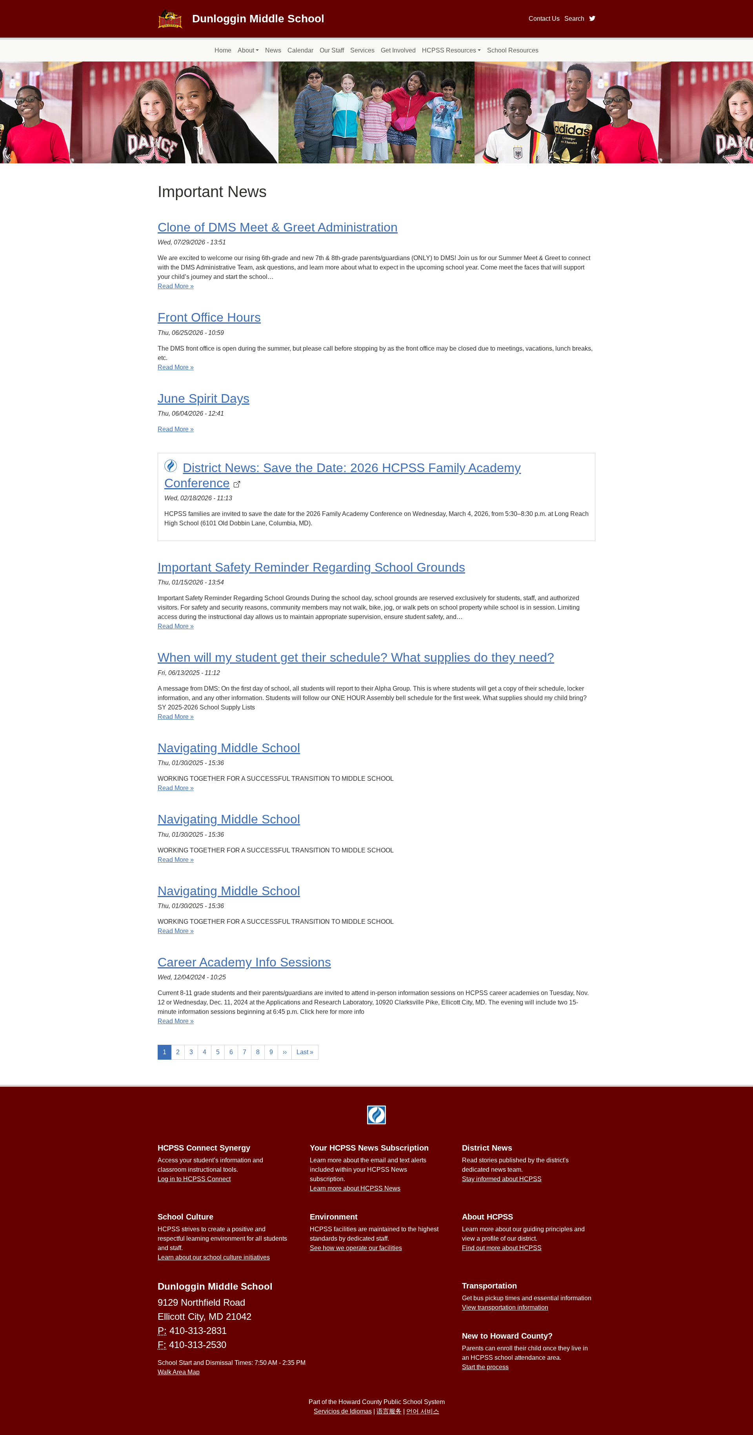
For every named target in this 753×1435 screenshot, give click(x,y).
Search (574, 18)
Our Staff (332, 50)
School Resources (512, 50)
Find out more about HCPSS (502, 1248)
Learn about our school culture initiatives (214, 1257)
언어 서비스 (422, 1411)
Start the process (485, 1367)
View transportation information (505, 1307)
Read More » (176, 286)
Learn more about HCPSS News (355, 1188)
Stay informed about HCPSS (502, 1179)
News (273, 50)
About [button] (246, 50)
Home (223, 50)
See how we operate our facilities (356, 1248)
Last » (304, 1052)
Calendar (300, 50)
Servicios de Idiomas (343, 1411)
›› (285, 1052)
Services (362, 50)
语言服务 (389, 1411)
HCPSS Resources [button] (449, 50)
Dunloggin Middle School (258, 19)
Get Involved (398, 50)
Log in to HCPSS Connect (194, 1179)
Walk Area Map (179, 1372)
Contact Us (544, 18)
